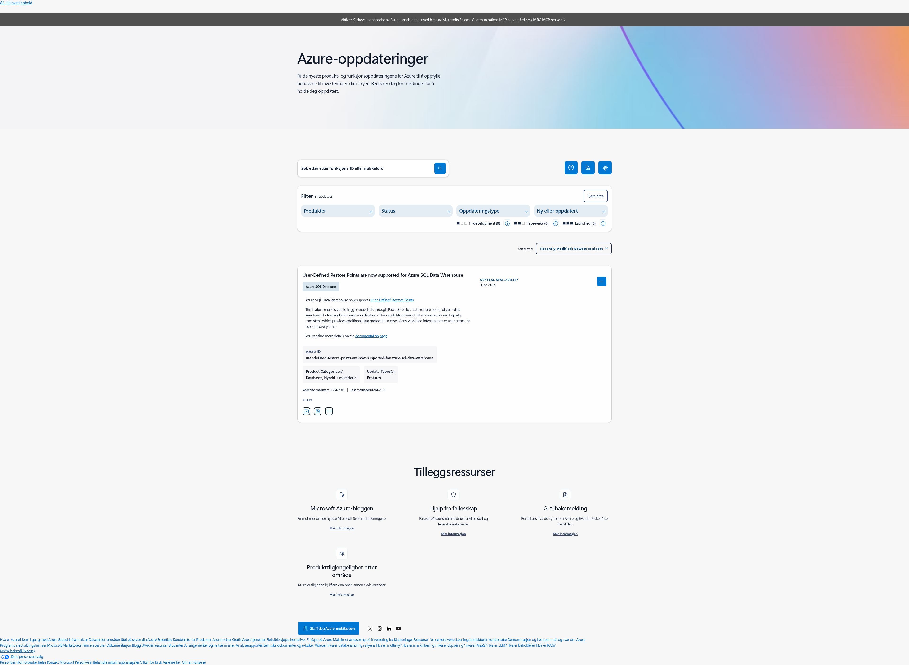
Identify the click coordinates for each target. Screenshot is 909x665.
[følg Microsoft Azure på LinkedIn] (389, 628)
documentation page (371, 335)
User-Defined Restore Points (392, 299)
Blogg (136, 645)
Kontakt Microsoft (60, 662)
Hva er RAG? (546, 645)
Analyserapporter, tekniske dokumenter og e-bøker (275, 645)
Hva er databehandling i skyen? (351, 645)
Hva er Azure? (10, 639)
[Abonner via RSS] (588, 167)
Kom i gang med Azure (39, 639)
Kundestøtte (497, 639)
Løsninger (405, 639)
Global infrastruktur (73, 639)
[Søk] (440, 168)
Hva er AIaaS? (476, 645)
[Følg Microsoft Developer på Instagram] (380, 628)
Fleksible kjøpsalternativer (286, 639)
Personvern (83, 662)
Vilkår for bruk (151, 662)
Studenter (176, 645)
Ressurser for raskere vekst (434, 639)
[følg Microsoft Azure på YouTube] (398, 628)
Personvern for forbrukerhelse (23, 662)
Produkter (204, 639)
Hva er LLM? (497, 645)
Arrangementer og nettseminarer (209, 645)
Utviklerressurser (155, 645)
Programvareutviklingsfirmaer (23, 645)
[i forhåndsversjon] (555, 223)
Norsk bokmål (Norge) (17, 650)
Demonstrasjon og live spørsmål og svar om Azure (546, 639)
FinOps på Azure (319, 639)
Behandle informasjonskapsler (116, 662)
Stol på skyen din (134, 639)
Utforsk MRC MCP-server (541, 19)
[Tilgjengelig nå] (602, 223)
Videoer (321, 645)
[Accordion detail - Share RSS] (317, 411)
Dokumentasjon (119, 645)
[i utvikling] (507, 223)
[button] (571, 167)
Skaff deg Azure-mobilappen (332, 628)
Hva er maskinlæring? (419, 645)
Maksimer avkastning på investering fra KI (365, 639)
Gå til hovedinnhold (16, 2)
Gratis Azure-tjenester (248, 639)
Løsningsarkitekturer (471, 639)
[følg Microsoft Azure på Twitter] (370, 628)
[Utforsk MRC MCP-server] (605, 167)
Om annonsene (193, 662)
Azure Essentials (159, 639)
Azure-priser (221, 639)
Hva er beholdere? (521, 645)
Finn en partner (94, 645)
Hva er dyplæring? (451, 645)
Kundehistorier (184, 639)
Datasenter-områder (104, 639)
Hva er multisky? (388, 645)
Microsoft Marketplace (64, 645)
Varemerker (172, 662)
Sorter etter (525, 248)
